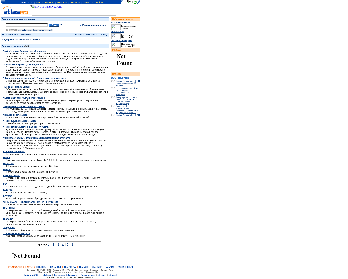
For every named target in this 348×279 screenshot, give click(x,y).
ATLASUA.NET (27, 3)
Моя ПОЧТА (70, 267)
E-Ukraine (8, 163)
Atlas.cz (102, 275)
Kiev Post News (11, 175)
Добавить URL (31, 275)
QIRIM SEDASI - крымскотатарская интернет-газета (30, 202)
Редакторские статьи (62, 272)
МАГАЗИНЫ (75, 3)
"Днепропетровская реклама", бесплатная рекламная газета (36, 78)
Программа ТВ (44, 272)
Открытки (94, 270)
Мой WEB (83, 267)
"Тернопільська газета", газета (19, 121)
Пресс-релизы (88, 275)
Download (31, 270)
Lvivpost (7, 196)
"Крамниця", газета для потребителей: (24, 98)
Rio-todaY (8, 219)
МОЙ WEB (100, 3)
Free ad (7, 169)
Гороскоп (57, 270)
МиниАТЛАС (67, 270)
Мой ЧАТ (110, 267)
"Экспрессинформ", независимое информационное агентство (36, 138)
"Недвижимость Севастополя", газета (24, 106)
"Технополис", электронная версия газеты (26, 127)
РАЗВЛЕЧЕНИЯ (125, 267)
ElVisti (6, 157)
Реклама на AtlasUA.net (65, 275)
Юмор (98, 272)
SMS (49, 270)
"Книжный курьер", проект (17, 87)
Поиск (111, 270)
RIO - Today (9, 208)
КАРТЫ (39, 3)
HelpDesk (46, 275)
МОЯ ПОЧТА (88, 3)
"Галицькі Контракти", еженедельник (23, 64)
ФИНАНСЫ (62, 3)
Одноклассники (81, 270)
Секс (75, 272)
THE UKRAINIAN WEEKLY (16, 233)
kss (5, 184)
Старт (81, 272)
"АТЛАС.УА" (61, 277)
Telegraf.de (9, 227)
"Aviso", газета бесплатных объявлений (25, 51)
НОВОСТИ (49, 3)
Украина (90, 272)
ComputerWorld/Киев (14, 151)
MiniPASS (41, 270)
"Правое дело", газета (15, 115)
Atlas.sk (113, 275)
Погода (104, 270)
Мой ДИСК (97, 267)
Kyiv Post (8, 190)
